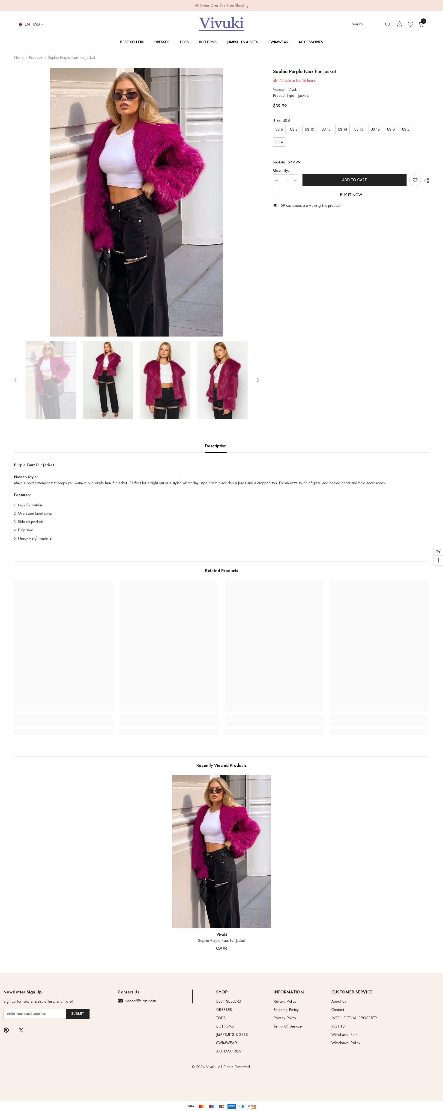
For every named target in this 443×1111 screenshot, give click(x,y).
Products (36, 57)
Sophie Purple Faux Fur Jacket (221, 940)
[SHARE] (425, 180)
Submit (77, 1013)
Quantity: (281, 170)
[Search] (371, 24)
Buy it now (351, 195)
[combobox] (367, 24)
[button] (15, 380)
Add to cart (353, 180)
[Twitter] (21, 1030)
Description (216, 446)
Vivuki (292, 89)
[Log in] (399, 24)
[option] (136, 202)
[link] (63, 724)
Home (19, 57)
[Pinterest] (6, 1030)
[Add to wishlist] (415, 180)
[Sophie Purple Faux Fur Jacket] (221, 851)
